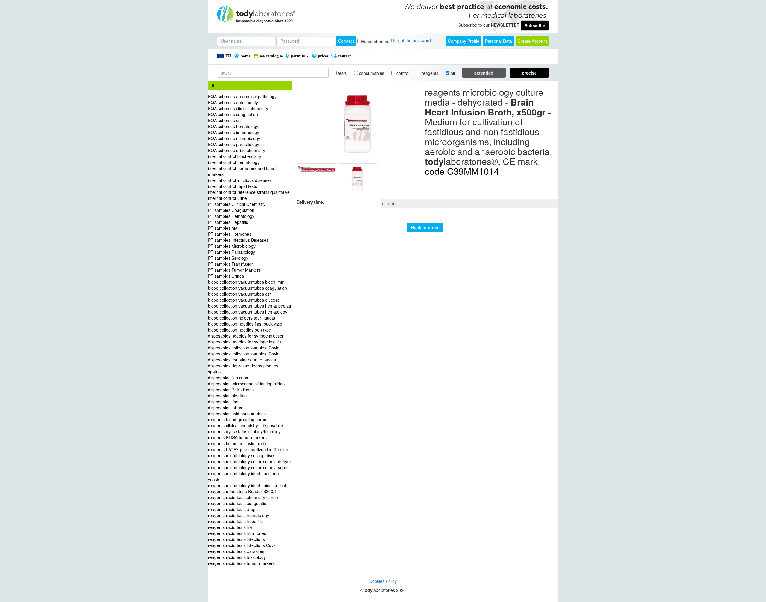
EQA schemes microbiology (234, 138)
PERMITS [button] (298, 56)
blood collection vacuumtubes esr (239, 294)
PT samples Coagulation (231, 210)
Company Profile (463, 41)
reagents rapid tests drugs (233, 509)
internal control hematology (233, 162)
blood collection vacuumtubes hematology (247, 312)
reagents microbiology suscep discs (241, 455)
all (452, 73)
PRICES (322, 56)
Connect (346, 41)
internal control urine (227, 198)
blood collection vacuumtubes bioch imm (246, 282)
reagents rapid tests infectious (236, 539)
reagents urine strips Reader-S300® (242, 491)
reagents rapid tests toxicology (237, 557)
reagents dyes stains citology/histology (244, 431)
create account (532, 41)
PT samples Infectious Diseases (238, 240)
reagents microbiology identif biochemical (247, 485)
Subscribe (535, 25)
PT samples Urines (226, 276)
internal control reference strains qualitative (249, 192)
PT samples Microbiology (232, 246)
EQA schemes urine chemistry (236, 150)
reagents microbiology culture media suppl (248, 467)
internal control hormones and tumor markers (242, 171)
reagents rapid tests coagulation (238, 503)
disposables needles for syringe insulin (244, 342)
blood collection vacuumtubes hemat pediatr (249, 306)
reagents (429, 73)
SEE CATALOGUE (270, 56)
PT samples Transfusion (231, 264)
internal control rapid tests (232, 186)
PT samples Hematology (231, 216)
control (402, 73)
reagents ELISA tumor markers (237, 437)
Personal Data (498, 41)
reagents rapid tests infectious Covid (242, 545)
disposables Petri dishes (231, 390)
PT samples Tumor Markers (234, 270)
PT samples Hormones (229, 234)
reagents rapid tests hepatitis (235, 521)
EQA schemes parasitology (233, 144)
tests (342, 73)
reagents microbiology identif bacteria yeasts (243, 476)
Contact (344, 56)
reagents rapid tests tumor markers (241, 563)
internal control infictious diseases (240, 180)
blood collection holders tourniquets (241, 318)
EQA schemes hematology (233, 126)
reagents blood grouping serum (238, 419)
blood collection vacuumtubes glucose (244, 300)
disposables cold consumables (237, 413)
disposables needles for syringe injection (246, 336)
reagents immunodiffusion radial (238, 443)
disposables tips (223, 402)
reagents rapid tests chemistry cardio (243, 497)
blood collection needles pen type (239, 330)
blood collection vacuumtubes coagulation (247, 288)
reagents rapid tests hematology (238, 515)
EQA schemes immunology (233, 132)
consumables (371, 73)
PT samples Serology (228, 258)
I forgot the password (411, 40)
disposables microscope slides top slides (246, 384)
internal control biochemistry (234, 156)
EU (227, 56)
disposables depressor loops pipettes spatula (243, 369)
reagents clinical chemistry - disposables (246, 425)
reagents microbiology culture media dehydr (249, 461)
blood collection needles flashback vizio (245, 324)
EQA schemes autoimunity (233, 102)
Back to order (425, 227)
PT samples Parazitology (231, 252)
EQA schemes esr (225, 120)
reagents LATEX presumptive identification (248, 449)
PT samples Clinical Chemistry (236, 204)
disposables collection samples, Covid (243, 348)
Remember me (375, 41)
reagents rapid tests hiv (230, 527)
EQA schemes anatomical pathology (242, 96)
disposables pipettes (227, 396)
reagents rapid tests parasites (236, 551)
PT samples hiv (222, 228)
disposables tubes (225, 408)
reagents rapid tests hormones (237, 533)
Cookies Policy (383, 581)
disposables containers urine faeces (242, 360)
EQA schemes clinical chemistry (238, 108)
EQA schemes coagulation (233, 114)
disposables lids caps (228, 378)
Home (244, 56)
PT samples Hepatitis (228, 222)
